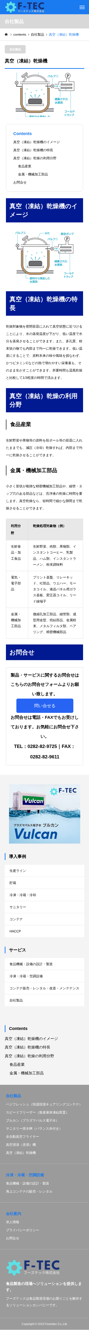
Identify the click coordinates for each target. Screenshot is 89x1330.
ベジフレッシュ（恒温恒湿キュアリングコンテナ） (44, 1104)
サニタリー (17, 907)
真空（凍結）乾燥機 (21, 1153)
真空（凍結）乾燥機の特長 (33, 150)
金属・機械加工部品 (33, 174)
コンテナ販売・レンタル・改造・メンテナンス (44, 988)
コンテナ (16, 919)
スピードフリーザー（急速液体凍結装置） (37, 1112)
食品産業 (24, 166)
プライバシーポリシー (22, 1230)
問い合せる (45, 705)
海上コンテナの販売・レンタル (29, 1191)
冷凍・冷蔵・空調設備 (26, 976)
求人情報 (12, 1222)
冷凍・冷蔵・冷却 (22, 895)
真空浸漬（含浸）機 (21, 1145)
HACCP (15, 931)
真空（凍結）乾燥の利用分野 (34, 158)
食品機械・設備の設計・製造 (31, 964)
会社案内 (13, 1214)
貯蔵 (12, 883)
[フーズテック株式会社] (25, 7)
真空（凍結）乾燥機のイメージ (36, 142)
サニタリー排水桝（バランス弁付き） (34, 1128)
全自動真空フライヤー (22, 1136)
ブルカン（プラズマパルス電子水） (32, 1120)
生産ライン (17, 871)
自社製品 (15, 49)
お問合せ (20, 182)
